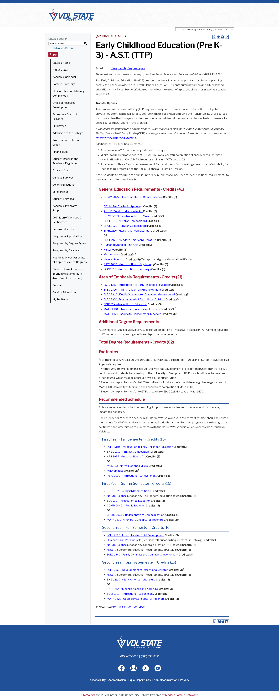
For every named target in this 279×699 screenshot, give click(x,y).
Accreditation (117, 680)
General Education (63, 229)
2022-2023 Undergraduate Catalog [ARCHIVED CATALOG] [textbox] (205, 29)
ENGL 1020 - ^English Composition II (126, 225)
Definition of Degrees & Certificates (67, 220)
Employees (59, 126)
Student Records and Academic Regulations (66, 161)
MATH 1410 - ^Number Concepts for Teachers (132, 309)
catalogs (89, 695)
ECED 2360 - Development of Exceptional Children (134, 299)
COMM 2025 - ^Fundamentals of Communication (133, 197)
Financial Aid (60, 151)
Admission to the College (67, 133)
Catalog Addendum (64, 292)
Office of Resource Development (63, 105)
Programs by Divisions (66, 250)
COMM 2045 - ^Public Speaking (123, 206)
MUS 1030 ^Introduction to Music (127, 465)
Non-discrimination (165, 680)
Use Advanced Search (61, 48)
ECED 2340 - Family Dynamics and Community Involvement (139, 294)
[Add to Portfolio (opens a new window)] (218, 37)
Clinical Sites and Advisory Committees (68, 93)
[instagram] (133, 668)
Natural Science (117, 495)
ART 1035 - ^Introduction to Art (123, 211)
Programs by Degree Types (69, 243)
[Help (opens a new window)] (227, 37)
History (108, 249)
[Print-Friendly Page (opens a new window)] (222, 37)
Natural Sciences (114, 259)
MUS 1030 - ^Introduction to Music (129, 216)
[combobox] (204, 29)
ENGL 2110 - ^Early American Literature (128, 230)
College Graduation (64, 184)
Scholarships (60, 191)
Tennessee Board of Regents (64, 116)
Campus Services (63, 177)
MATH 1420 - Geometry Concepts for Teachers (132, 314)
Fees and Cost (61, 170)
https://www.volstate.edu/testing (116, 137)
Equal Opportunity (140, 680)
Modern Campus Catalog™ (181, 695)
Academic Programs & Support (66, 208)
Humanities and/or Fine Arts (121, 244)
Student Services (63, 198)
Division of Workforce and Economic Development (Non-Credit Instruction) (68, 274)
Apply (53, 54)
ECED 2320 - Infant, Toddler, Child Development (132, 289)
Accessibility (98, 680)
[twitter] (145, 668)
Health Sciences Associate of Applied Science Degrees (69, 260)
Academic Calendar (64, 77)
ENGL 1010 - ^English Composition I (125, 221)
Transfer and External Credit (65, 142)
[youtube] (158, 668)
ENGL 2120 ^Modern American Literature (132, 588)
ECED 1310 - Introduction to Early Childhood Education (137, 284)
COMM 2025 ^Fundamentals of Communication (135, 514)
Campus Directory (63, 84)
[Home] (71, 14)
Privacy (184, 680)
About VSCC (60, 69)
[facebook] (121, 668)
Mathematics (112, 254)
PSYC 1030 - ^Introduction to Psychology (129, 264)
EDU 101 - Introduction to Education (125, 304)
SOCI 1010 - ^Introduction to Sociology (127, 269)
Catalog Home (61, 62)
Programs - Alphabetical (67, 236)
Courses (57, 285)
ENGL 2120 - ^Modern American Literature (130, 240)
